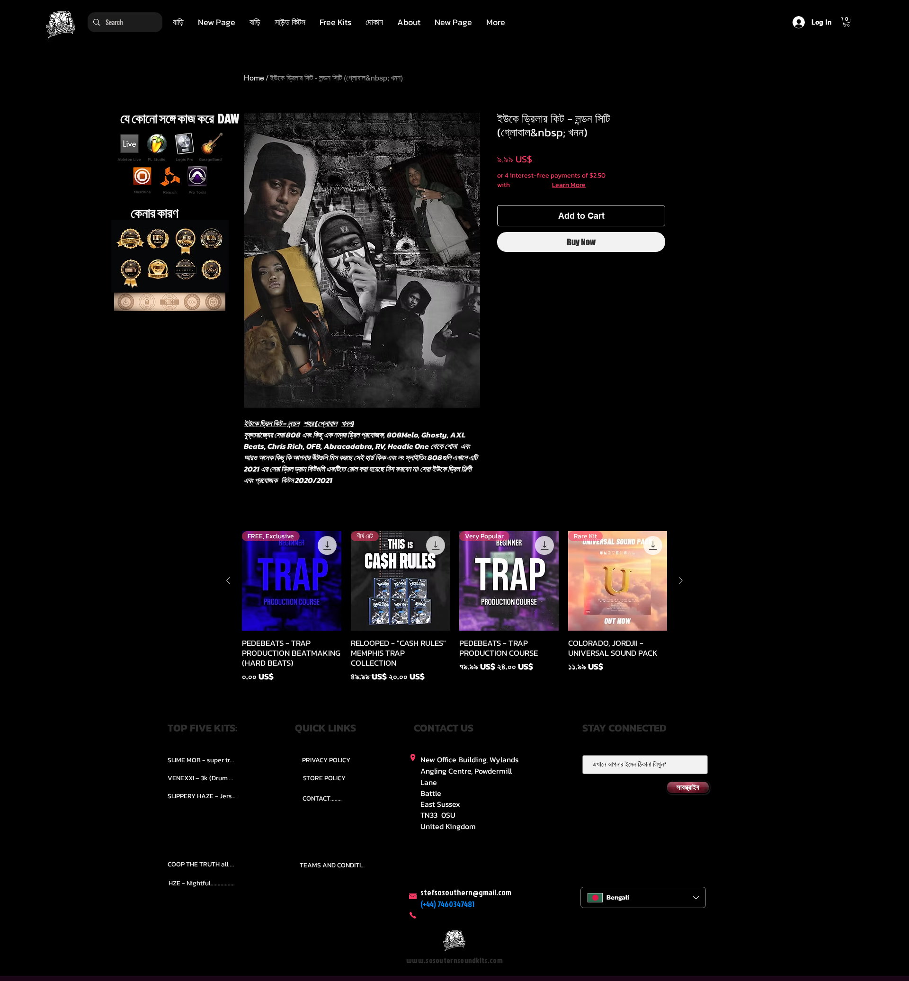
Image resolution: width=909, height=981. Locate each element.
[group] (454, 607)
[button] (289, 22)
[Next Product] (680, 580)
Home (254, 77)
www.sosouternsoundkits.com (454, 960)
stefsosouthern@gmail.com (465, 892)
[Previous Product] (228, 580)
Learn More (569, 185)
